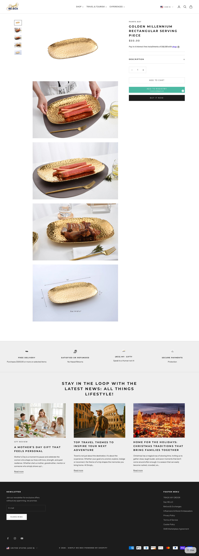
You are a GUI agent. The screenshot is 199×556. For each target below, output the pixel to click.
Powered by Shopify (95, 548)
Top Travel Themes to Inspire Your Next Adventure (94, 446)
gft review (21, 442)
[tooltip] (183, 91)
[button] (157, 90)
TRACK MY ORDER (171, 497)
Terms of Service (170, 520)
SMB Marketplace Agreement (176, 529)
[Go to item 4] (18, 45)
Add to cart (157, 80)
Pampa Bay (135, 22)
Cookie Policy (169, 524)
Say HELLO (168, 502)
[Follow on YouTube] (22, 538)
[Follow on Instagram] (15, 538)
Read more (19, 471)
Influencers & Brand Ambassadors (178, 511)
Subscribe (16, 517)
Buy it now (157, 98)
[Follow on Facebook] (7, 538)
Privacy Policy (169, 515)
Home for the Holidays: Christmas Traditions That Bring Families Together (158, 446)
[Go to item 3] (18, 37)
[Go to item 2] (18, 30)
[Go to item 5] (18, 52)
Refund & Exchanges (172, 506)
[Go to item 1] (18, 22)
